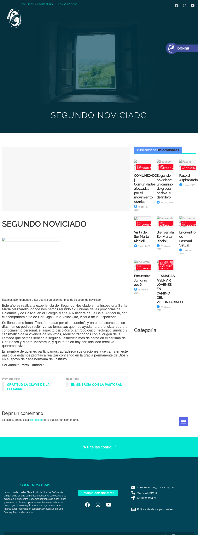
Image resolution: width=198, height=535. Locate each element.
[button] (183, 421)
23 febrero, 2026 (164, 247)
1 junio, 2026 (189, 184)
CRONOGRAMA (45, 4)
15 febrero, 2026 (164, 308)
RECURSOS (27, 4)
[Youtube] (192, 5)
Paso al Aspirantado (188, 177)
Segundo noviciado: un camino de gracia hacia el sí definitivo (165, 186)
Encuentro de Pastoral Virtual (187, 238)
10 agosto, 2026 (141, 208)
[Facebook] (176, 5)
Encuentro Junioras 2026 (142, 280)
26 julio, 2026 (166, 202)
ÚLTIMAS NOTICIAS (67, 4)
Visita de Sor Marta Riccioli (141, 236)
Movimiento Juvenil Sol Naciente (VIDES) (167, 265)
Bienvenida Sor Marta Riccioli (165, 236)
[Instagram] (184, 5)
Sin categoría (144, 166)
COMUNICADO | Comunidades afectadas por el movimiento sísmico (145, 188)
